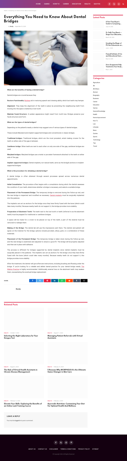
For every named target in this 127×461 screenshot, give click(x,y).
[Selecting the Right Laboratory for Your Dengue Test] (24, 319)
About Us (31, 449)
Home (38, 4)
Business (96, 98)
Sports (95, 136)
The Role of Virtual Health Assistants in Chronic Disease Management (20, 371)
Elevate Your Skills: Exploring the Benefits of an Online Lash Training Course (23, 405)
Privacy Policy (84, 449)
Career (66, 4)
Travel (95, 146)
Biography (96, 95)
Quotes (97, 4)
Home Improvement (99, 117)
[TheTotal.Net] (18, 4)
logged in (18, 420)
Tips (94, 143)
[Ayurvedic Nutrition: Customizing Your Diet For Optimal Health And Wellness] (68, 387)
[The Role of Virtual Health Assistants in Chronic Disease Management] (24, 353)
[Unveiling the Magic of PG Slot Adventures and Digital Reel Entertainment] (98, 46)
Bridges (27, 101)
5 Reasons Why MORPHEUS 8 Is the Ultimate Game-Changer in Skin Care (67, 371)
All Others (96, 89)
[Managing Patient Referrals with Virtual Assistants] (68, 319)
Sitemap (95, 449)
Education (76, 4)
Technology (96, 140)
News (95, 130)
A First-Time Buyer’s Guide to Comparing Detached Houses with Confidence (114, 23)
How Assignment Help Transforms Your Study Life (114, 66)
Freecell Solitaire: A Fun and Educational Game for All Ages (114, 55)
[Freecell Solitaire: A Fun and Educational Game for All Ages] (98, 56)
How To (56, 4)
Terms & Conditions (68, 449)
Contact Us (42, 449)
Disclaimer (53, 449)
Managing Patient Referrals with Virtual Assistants (65, 337)
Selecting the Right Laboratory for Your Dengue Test (21, 337)
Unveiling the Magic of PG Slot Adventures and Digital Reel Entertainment (114, 44)
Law (94, 124)
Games (47, 4)
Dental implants (56, 195)
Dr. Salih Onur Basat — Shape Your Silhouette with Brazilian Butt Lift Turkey (114, 34)
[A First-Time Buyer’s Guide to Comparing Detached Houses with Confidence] (98, 24)
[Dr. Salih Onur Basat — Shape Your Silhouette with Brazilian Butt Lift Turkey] (98, 35)
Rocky (11, 26)
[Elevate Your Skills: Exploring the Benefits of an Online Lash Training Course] (24, 387)
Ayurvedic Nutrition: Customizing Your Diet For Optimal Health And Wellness (66, 405)
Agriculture (96, 82)
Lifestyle (95, 127)
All (94, 86)
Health (87, 4)
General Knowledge (99, 111)
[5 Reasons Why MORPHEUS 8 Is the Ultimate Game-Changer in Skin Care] (68, 353)
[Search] (123, 4)
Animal (95, 92)
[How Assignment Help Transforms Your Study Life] (98, 67)
